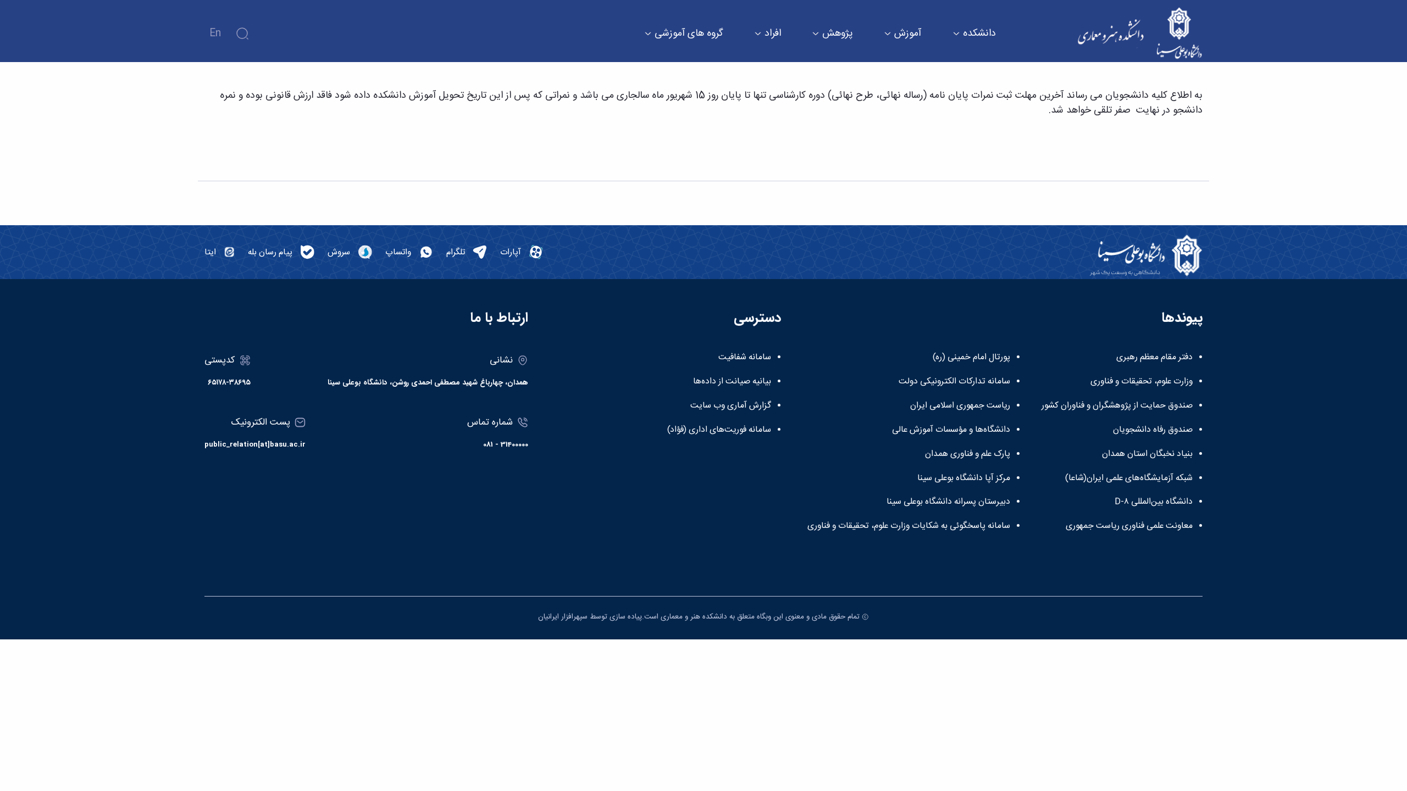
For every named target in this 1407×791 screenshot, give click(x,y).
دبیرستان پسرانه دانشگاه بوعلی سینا (948, 502)
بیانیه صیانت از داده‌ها (732, 382)
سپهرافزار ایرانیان (563, 617)
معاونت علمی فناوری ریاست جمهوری (1129, 526)
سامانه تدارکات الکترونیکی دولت (954, 382)
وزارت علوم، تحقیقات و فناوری (1141, 382)
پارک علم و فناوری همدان (967, 454)
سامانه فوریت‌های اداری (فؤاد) (719, 430)
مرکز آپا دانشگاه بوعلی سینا (963, 478)
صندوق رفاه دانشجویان (1153, 430)
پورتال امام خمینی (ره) (971, 357)
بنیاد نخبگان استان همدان (1147, 454)
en (215, 33)
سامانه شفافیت (744, 357)
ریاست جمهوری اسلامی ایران (960, 406)
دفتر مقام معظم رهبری (1154, 357)
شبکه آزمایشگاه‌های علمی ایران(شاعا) (1129, 478)
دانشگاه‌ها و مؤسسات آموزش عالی (951, 430)
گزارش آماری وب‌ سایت (730, 406)
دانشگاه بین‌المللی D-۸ (1154, 502)
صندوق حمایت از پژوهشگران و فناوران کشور (1117, 406)
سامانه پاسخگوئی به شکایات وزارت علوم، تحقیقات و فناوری (908, 526)
